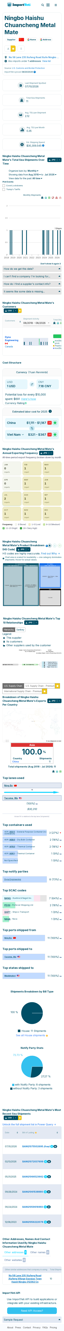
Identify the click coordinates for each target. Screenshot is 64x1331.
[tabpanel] (32, 652)
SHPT (7, 912)
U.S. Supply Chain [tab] (13, 685)
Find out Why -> (50, 553)
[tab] (8, 629)
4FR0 (12, 846)
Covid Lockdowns (14, 185)
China (15, 761)
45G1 (12, 832)
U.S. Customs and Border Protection (28, 68)
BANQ (7, 898)
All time (36, 178)
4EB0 (12, 839)
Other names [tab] (39, 1252)
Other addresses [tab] (15, 1252)
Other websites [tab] (14, 1260)
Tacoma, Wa (11, 798)
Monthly (32, 170)
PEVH (7, 905)
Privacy (37, 1327)
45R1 (12, 853)
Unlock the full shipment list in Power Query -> (29, 1124)
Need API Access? (32, 1310)
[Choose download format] (59, 160)
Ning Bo (8, 785)
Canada (9, 346)
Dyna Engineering (11, 339)
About (10, 1327)
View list (46, 61)
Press (18, 1327)
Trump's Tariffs (13, 189)
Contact (27, 1327)
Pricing (53, 1327)
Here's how (28, 399)
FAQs (45, 1327)
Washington (10, 976)
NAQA (7, 919)
